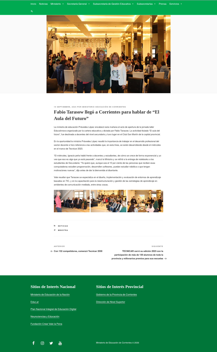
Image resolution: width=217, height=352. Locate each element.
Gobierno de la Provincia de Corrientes (116, 294)
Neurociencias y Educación (45, 316)
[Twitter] (51, 342)
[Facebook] (33, 342)
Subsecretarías (145, 3)
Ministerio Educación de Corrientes (104, 107)
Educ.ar (35, 302)
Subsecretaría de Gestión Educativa (112, 3)
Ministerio (56, 3)
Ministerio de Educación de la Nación (50, 294)
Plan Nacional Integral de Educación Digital (53, 309)
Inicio (33, 3)
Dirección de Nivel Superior (110, 302)
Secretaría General (77, 3)
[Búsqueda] (31, 11)
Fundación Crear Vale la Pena (46, 323)
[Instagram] (42, 342)
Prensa (162, 3)
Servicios (174, 3)
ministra (63, 230)
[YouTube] (60, 342)
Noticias (43, 3)
